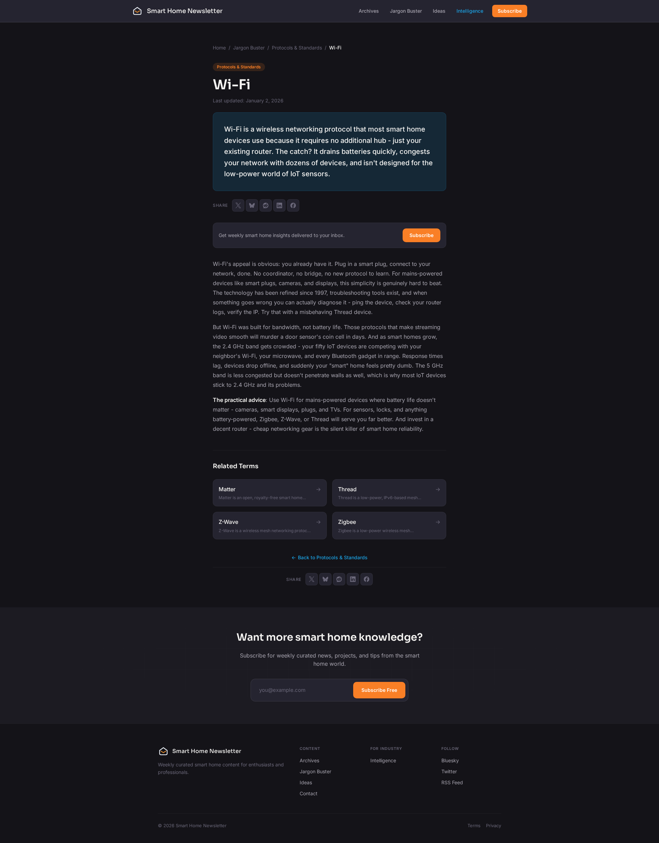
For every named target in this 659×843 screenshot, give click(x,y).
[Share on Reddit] (265, 205)
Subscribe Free (379, 690)
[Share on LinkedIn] (279, 205)
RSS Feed (452, 782)
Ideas (439, 11)
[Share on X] (238, 205)
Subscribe (510, 11)
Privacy (493, 825)
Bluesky (450, 760)
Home (219, 47)
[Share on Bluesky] (252, 205)
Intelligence (469, 11)
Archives (369, 11)
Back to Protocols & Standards (329, 557)
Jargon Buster (406, 11)
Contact (308, 793)
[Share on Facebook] (293, 205)
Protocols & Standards (297, 47)
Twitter (449, 771)
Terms (474, 825)
